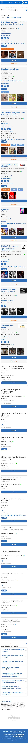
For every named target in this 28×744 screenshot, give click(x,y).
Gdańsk (8, 17)
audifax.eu (3, 444)
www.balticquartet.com (7, 300)
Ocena (10, 43)
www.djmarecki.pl (6, 218)
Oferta (13, 144)
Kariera (4, 731)
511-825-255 (4, 507)
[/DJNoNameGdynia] (2, 38)
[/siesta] (8, 342)
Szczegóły (23, 43)
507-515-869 (4, 422)
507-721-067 (11, 78)
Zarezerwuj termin (8, 48)
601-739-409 (4, 173)
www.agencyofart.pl (6, 176)
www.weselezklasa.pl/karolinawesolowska (12, 80)
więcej (11, 41)
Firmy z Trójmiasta (14, 2)
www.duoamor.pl (5, 377)
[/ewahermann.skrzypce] (2, 129)
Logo (7, 731)
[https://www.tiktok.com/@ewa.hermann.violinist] (10, 129)
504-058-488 (11, 375)
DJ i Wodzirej (4, 25)
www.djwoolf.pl (5, 259)
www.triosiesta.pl (5, 336)
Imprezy (14, 189)
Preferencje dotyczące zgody (10, 734)
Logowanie (20, 734)
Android (16, 736)
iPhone (21, 736)
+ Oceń (4, 45)
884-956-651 (4, 536)
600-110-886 (11, 334)
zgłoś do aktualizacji (6, 380)
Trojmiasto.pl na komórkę (17, 732)
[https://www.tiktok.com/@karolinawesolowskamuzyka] (8, 86)
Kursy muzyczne (13, 70)
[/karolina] (5, 86)
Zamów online (5, 144)
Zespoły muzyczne (5, 70)
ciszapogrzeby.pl (5, 629)
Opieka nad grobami (15, 621)
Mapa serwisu (8, 732)
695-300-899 (4, 257)
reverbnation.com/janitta (7, 400)
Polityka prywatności (17, 731)
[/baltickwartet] (2, 306)
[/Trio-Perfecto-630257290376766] (2, 510)
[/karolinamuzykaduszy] (2, 86)
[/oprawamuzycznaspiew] (2, 425)
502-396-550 (17, 334)
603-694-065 (4, 558)
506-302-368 (4, 466)
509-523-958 (4, 31)
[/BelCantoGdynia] (2, 561)
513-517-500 (4, 627)
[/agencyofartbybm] (8, 181)
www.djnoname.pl (6, 33)
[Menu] (26, 2)
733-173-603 (4, 78)
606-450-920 (4, 607)
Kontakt (23, 731)
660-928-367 (4, 398)
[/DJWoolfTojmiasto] (2, 264)
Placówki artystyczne (5, 116)
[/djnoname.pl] (8, 38)
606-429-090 (4, 298)
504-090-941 (4, 375)
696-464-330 (4, 582)
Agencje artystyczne (5, 168)
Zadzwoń (14, 60)
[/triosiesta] (2, 342)
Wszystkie (5, 16)
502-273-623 (4, 334)
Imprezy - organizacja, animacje (7, 72)
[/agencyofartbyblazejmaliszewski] (2, 181)
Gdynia (14, 17)
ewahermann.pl (5, 123)
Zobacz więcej (13, 63)
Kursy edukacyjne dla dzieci (7, 73)
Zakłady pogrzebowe (5, 621)
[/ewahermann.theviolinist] (8, 129)
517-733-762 (4, 216)
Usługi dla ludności (5, 439)
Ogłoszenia (5, 92)
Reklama (10, 731)
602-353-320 (4, 486)
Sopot (19, 17)
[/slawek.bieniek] (2, 585)
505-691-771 (4, 121)
